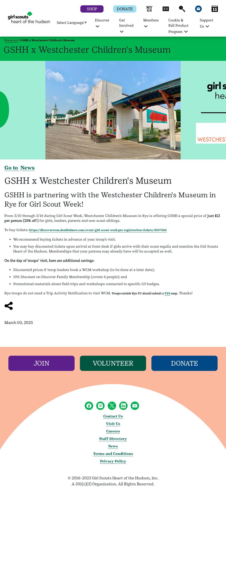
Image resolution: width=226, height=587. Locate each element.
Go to (11, 168)
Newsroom (11, 40)
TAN (167, 293)
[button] (149, 11)
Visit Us (113, 424)
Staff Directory (113, 439)
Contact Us (113, 416)
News (27, 168)
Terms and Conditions (113, 454)
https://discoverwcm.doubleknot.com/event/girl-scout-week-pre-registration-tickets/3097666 (98, 230)
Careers (113, 431)
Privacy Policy (113, 461)
